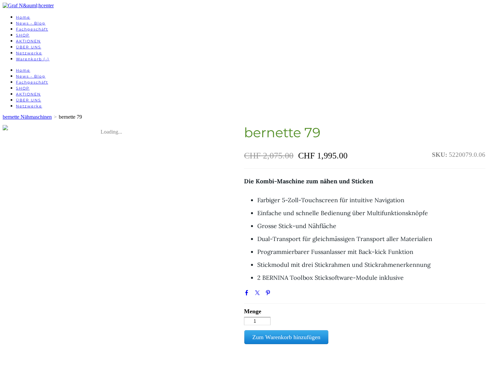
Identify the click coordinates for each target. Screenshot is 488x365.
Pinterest (269, 294)
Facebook (248, 294)
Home (23, 17)
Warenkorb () (32, 59)
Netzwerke (29, 53)
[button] (286, 337)
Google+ (280, 294)
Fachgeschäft (32, 29)
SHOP (23, 35)
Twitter (259, 294)
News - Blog (30, 23)
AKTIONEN (28, 41)
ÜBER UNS (28, 47)
